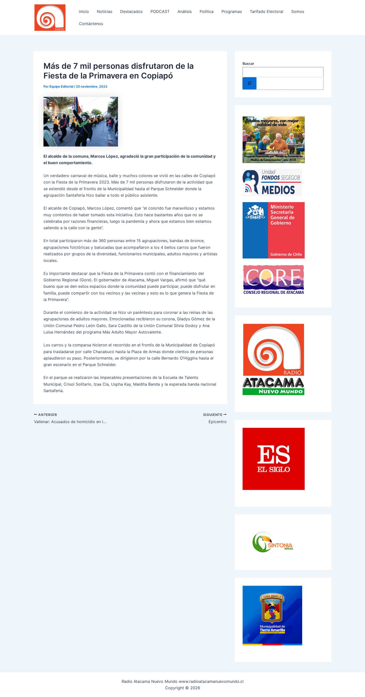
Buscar (248, 63)
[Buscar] (249, 83)
